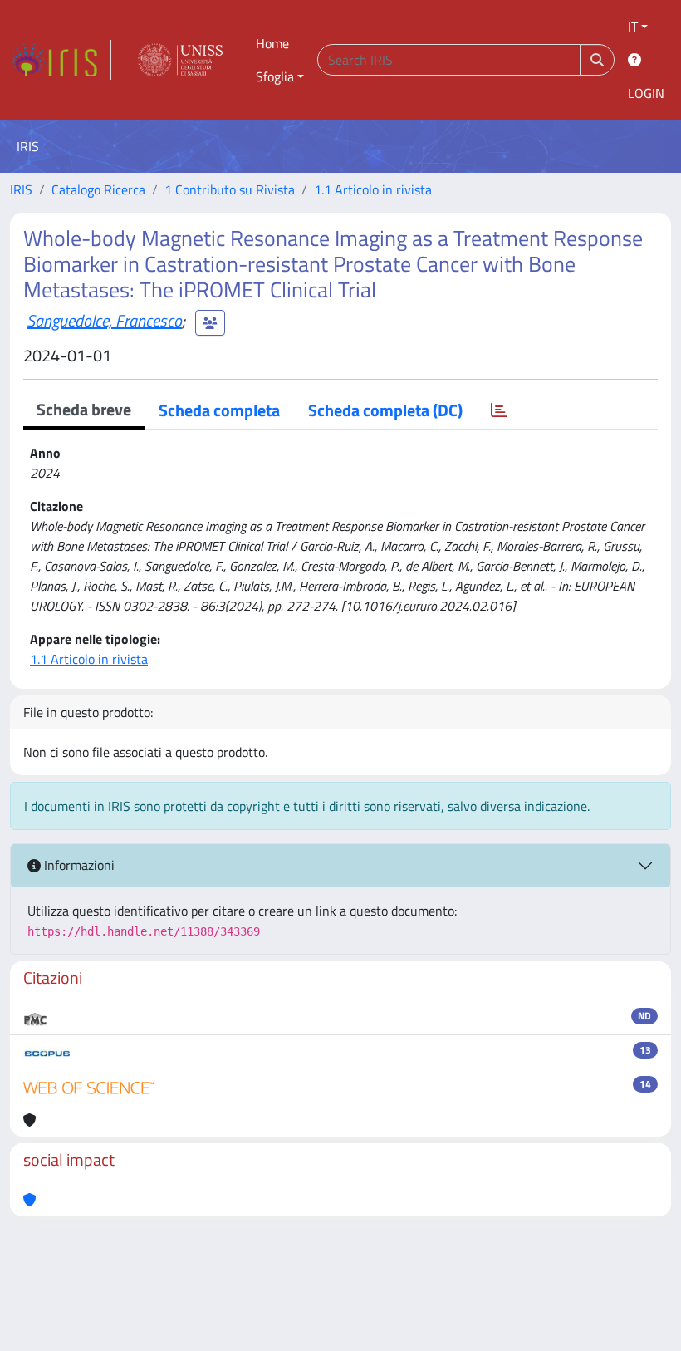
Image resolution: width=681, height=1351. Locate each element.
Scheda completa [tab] (219, 410)
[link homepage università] (180, 60)
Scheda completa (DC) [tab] (385, 410)
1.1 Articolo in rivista (373, 189)
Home (272, 43)
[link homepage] (60, 60)
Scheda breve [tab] (84, 409)
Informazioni (78, 865)
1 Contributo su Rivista (229, 189)
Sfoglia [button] (275, 76)
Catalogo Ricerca (98, 189)
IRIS (21, 189)
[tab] (499, 410)
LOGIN (646, 93)
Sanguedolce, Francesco (104, 320)
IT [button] (633, 27)
